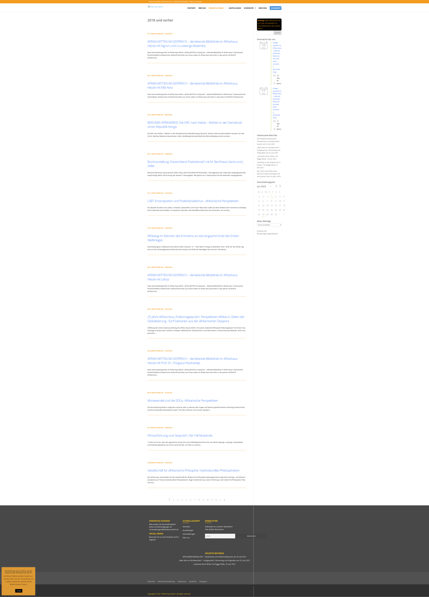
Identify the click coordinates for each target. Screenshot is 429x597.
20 (263, 210)
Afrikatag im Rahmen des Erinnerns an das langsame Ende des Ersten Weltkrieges (193, 238)
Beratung (263, 8)
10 (207, 499)
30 (263, 196)
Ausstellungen (235, 8)
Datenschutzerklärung (166, 581)
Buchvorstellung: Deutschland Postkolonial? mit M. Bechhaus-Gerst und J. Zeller (195, 164)
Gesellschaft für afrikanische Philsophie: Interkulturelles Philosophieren (193, 470)
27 (263, 214)
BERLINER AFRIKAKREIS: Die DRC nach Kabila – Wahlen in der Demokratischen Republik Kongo (195, 124)
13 (263, 205)
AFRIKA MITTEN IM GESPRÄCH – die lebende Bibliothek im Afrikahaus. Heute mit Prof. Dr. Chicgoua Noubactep (192, 360)
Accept (19, 591)
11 (212, 499)
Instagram (203, 581)
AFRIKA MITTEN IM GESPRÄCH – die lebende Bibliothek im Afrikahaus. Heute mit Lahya (192, 277)
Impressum (182, 581)
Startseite (191, 8)
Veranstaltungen (216, 8)
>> (224, 500)
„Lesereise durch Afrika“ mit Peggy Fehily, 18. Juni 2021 (214, 564)
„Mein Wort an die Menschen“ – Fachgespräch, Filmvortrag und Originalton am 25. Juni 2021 (269, 150)
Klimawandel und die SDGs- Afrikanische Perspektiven (182, 400)
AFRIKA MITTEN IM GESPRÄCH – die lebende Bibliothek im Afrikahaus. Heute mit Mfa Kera (192, 85)
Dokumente (275, 8)
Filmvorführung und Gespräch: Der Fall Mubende (179, 435)
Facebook (169, 537)
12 (216, 499)
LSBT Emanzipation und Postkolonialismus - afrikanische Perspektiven (193, 201)
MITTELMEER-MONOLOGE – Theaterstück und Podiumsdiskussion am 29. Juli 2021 (268, 141)
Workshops (248, 8)
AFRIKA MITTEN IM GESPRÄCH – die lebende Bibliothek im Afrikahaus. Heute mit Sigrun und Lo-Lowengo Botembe (192, 43)
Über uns (202, 8)
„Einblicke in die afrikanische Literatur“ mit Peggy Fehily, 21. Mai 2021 (269, 165)
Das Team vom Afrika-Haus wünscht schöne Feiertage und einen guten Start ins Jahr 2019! (269, 173)
